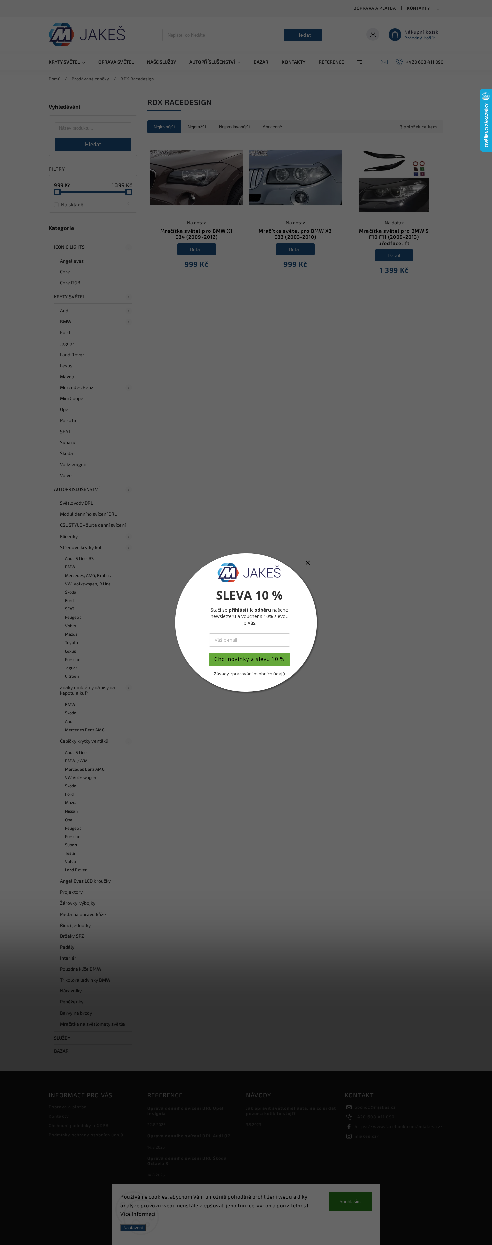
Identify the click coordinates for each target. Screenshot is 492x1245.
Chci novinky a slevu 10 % (249, 659)
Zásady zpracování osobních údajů (249, 674)
